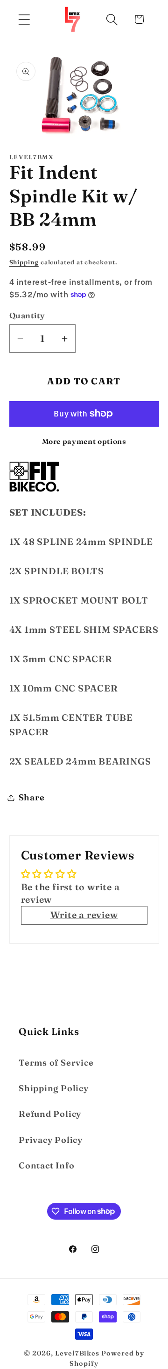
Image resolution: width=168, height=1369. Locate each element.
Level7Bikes (77, 1353)
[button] (24, 19)
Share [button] (32, 797)
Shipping (24, 262)
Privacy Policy (51, 1139)
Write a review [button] (84, 914)
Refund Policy (50, 1113)
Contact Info (46, 1165)
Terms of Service (56, 1062)
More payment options (84, 441)
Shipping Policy (54, 1088)
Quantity (27, 315)
